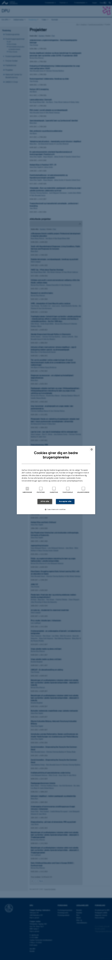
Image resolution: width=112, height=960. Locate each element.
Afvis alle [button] (45, 501)
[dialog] (56, 480)
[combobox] (91, 449)
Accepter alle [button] (65, 501)
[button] (56, 509)
